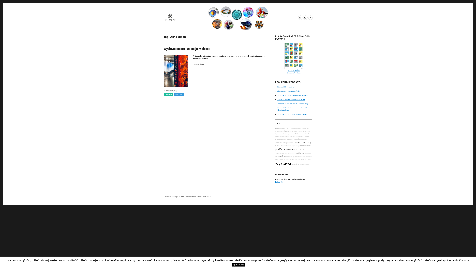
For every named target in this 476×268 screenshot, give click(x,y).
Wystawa (179, 94)
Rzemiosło (305, 129)
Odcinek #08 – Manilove (285, 87)
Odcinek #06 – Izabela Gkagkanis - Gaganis (292, 95)
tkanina (309, 146)
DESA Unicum (291, 129)
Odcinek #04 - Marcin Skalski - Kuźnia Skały (292, 104)
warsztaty (308, 153)
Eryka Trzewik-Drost (305, 156)
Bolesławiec (301, 134)
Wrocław (283, 131)
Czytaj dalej (199, 64)
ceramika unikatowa (303, 131)
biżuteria (283, 129)
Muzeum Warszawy (286, 139)
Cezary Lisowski (288, 143)
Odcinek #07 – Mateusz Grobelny (288, 91)
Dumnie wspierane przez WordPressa (195, 197)
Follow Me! (279, 182)
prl (276, 150)
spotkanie (299, 153)
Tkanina (168, 94)
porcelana (289, 156)
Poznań (298, 129)
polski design (305, 164)
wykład (303, 146)
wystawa (283, 163)
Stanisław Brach (298, 150)
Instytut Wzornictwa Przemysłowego (287, 146)
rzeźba (294, 131)
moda (289, 131)
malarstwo (294, 159)
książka (298, 136)
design (309, 142)
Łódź (295, 134)
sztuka (277, 156)
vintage (282, 159)
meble (277, 129)
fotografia (288, 134)
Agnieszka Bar (280, 134)
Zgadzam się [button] (238, 265)
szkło (283, 156)
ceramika (300, 142)
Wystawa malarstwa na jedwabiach (187, 48)
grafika (295, 156)
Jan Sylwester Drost (305, 159)
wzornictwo (296, 164)
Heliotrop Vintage (171, 197)
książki (277, 159)
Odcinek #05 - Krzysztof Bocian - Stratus (291, 99)
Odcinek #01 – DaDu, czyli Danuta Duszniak (292, 114)
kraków (288, 159)
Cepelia (277, 131)
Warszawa (285, 149)
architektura (298, 139)
